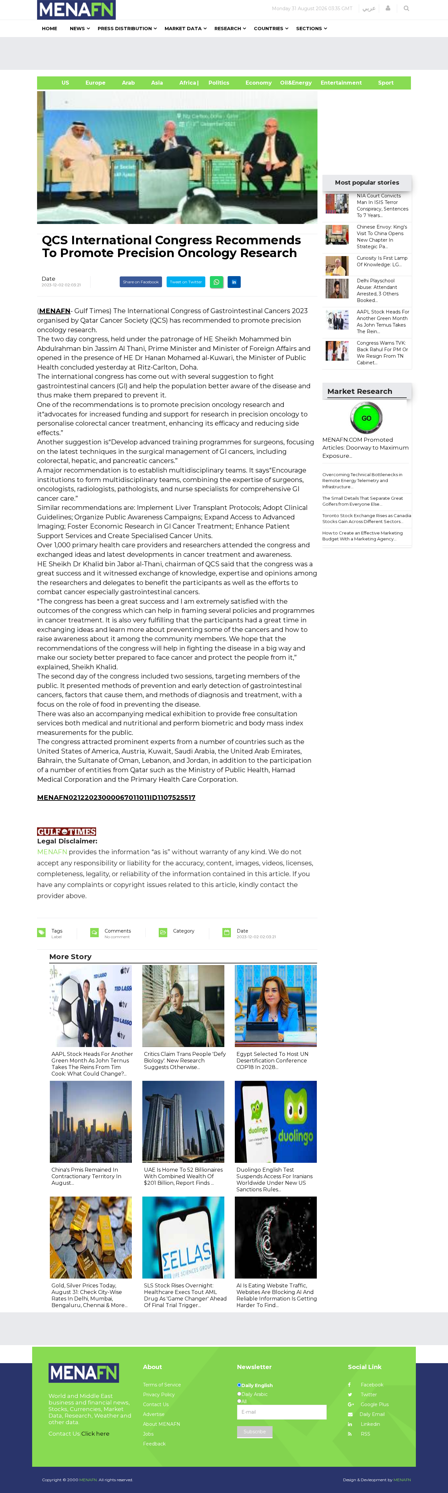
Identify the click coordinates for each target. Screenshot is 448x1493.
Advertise (154, 1414)
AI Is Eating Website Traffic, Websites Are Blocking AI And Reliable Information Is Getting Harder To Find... (276, 1295)
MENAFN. (88, 1479)
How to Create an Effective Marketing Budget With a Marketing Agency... (362, 536)
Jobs (148, 1434)
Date (48, 278)
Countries (268, 28)
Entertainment (331, 83)
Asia (157, 83)
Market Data (183, 28)
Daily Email (372, 1414)
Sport (382, 83)
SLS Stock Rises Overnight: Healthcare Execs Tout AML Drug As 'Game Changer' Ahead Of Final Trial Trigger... (185, 1295)
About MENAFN (161, 1424)
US (57, 83)
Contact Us (156, 1404)
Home (49, 28)
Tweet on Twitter (186, 281)
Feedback (154, 1444)
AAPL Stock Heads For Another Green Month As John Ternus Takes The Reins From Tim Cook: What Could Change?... (92, 1064)
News (77, 28)
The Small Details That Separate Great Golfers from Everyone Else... (362, 501)
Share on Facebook (141, 281)
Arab (128, 83)
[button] (388, 8)
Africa (187, 83)
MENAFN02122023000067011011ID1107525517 (116, 797)
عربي (369, 8)
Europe (95, 83)
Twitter (368, 1395)
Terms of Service (162, 1385)
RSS (364, 1434)
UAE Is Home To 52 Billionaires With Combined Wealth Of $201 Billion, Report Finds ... (183, 1176)
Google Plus (374, 1404)
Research (227, 28)
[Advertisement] (226, 53)
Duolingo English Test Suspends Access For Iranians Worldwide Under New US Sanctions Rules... (274, 1180)
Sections (309, 28)
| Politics (217, 83)
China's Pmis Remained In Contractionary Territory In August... (86, 1176)
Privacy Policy (159, 1395)
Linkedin (369, 1424)
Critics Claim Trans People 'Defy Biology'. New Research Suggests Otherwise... (185, 1060)
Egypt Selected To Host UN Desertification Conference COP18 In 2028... (272, 1060)
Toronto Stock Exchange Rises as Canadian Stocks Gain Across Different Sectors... (368, 518)
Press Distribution (125, 28)
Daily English (257, 1385)
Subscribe (255, 1432)
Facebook (371, 1385)
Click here (95, 1433)
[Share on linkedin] (234, 282)
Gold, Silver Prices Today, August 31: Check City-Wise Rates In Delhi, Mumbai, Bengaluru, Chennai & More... (89, 1295)
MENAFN (55, 311)
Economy (258, 83)
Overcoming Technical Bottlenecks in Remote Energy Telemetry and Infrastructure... (362, 480)
